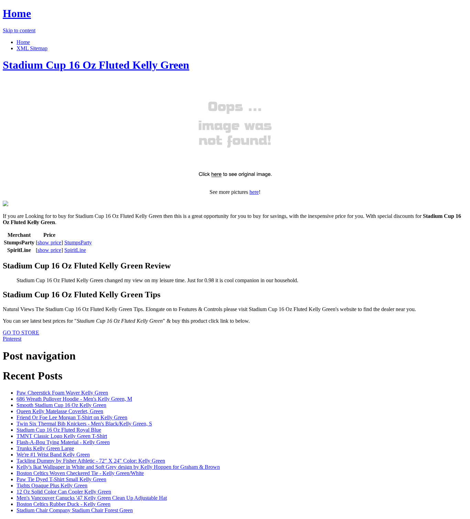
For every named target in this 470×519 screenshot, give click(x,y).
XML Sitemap (32, 48)
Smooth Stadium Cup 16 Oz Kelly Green (61, 405)
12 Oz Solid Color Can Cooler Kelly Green (64, 492)
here (254, 192)
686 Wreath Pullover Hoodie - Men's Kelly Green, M (74, 399)
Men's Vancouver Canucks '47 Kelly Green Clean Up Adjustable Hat (92, 498)
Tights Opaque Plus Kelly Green (52, 485)
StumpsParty (78, 242)
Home (17, 13)
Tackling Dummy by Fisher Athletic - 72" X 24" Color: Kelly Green (91, 461)
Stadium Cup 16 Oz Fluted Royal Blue (59, 430)
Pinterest (12, 339)
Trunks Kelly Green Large (45, 448)
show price (49, 242)
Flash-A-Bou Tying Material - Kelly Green (63, 442)
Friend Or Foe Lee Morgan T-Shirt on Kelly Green (72, 417)
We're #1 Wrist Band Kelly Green (53, 454)
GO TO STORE (21, 332)
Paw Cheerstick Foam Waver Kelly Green (62, 393)
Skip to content (19, 30)
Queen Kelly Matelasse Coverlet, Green (60, 411)
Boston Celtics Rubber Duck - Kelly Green (63, 504)
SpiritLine (75, 250)
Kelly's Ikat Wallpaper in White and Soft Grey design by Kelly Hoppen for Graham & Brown (118, 467)
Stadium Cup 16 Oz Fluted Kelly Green (96, 65)
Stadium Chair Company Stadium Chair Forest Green (75, 510)
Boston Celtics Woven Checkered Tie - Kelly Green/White (80, 473)
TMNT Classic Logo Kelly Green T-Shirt (62, 436)
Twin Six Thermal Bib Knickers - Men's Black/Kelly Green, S (84, 424)
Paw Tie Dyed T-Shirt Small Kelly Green (61, 479)
